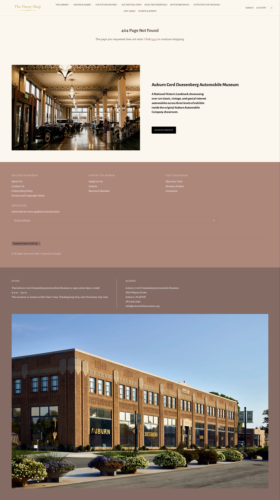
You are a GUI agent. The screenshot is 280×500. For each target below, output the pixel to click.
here (154, 39)
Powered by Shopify (51, 253)
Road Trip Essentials (156, 4)
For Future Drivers (106, 4)
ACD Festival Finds (131, 4)
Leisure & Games (82, 4)
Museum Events (175, 186)
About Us (17, 181)
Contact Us (18, 186)
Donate (93, 186)
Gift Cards (129, 11)
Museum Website (164, 130)
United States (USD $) (25, 243)
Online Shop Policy (22, 190)
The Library (62, 4)
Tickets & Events (147, 11)
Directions (171, 190)
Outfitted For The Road (207, 4)
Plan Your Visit (174, 181)
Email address (22, 217)
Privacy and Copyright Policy (28, 195)
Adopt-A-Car (96, 181)
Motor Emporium (179, 4)
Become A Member (99, 190)
